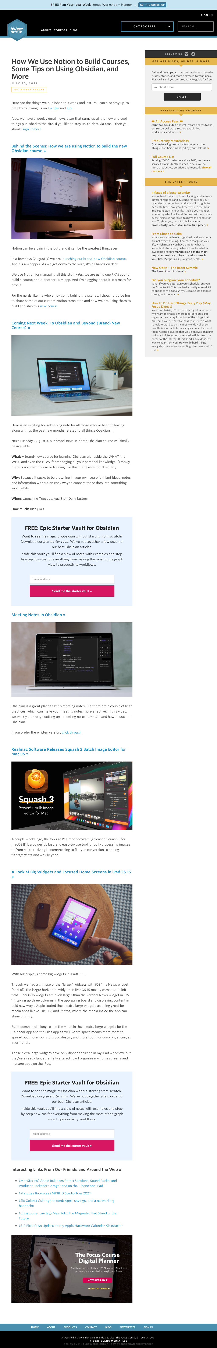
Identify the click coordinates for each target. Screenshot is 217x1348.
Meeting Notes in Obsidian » (38, 615)
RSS (69, 108)
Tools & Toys (146, 1337)
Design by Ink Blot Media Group (86, 1344)
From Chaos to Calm (167, 234)
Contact (91, 1327)
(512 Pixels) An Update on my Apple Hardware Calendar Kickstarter (71, 1226)
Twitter (53, 108)
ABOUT (46, 30)
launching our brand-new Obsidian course (94, 259)
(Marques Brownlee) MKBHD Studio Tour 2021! (55, 1193)
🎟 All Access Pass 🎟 (167, 121)
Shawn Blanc (84, 1337)
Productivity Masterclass (170, 141)
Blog (108, 1327)
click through (72, 732)
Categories (145, 26)
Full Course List (163, 157)
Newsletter (127, 1327)
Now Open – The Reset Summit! (175, 267)
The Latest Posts (181, 181)
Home (35, 1327)
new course (49, 306)
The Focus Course (126, 1337)
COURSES (60, 30)
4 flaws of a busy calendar (171, 192)
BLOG (73, 30)
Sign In (206, 15)
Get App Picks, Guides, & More (181, 61)
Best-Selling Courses (181, 110)
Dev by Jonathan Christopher (132, 1344)
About (51, 1327)
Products (70, 1327)
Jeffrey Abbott (32, 89)
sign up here (31, 129)
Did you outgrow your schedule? (176, 280)
